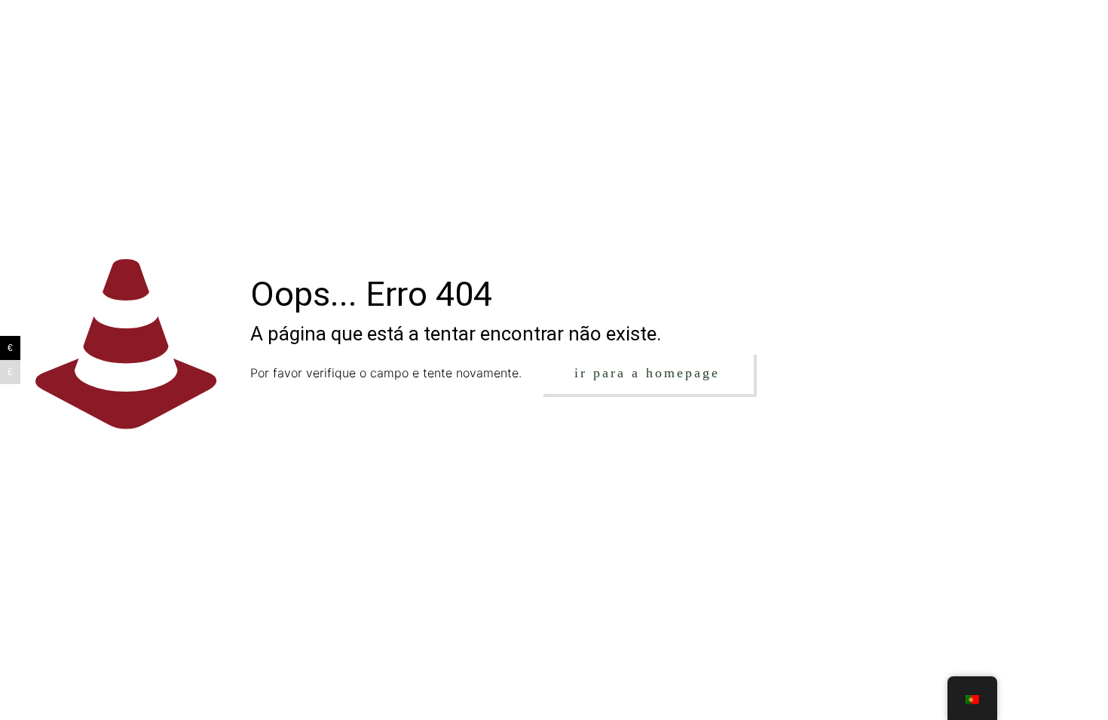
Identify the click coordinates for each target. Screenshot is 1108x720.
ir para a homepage (647, 372)
